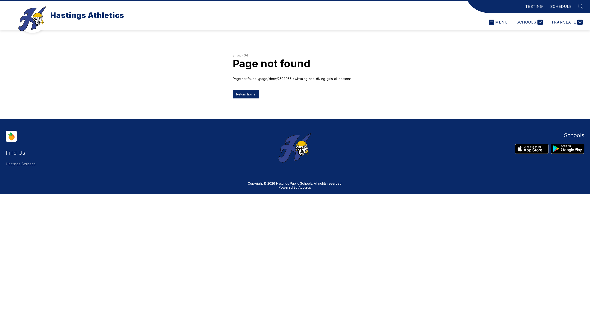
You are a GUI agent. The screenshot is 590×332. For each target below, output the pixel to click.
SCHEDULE (561, 6)
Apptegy (305, 187)
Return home (246, 94)
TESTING (534, 6)
